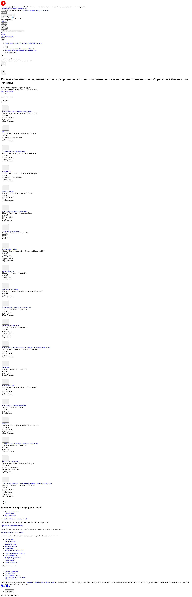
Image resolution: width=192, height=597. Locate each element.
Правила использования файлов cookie (35, 10)
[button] (3, 33)
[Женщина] (5, 108)
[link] (4, 28)
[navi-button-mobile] (3, 39)
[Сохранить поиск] (3, 71)
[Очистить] (3, 63)
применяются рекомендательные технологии (40, 582)
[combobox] (10, 59)
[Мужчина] (5, 128)
